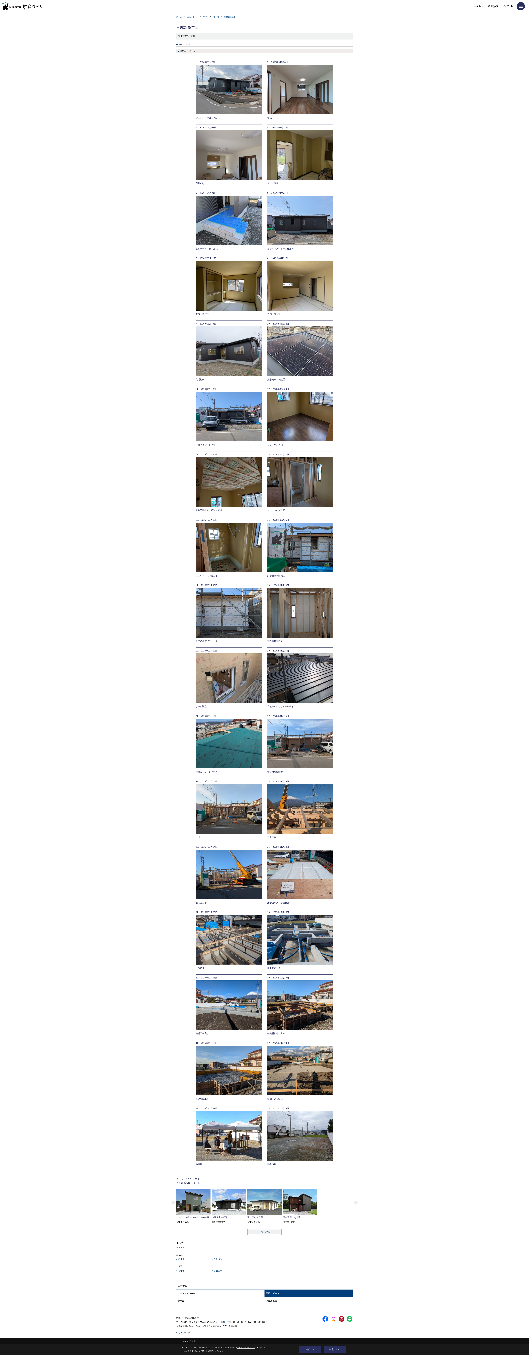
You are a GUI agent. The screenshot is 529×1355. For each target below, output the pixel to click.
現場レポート (272, 1293)
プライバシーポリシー (246, 1347)
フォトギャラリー (186, 1293)
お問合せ (478, 6)
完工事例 (182, 1301)
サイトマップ (184, 1333)
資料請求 (493, 6)
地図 (223, 1322)
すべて (181, 1247)
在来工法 (182, 1259)
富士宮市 (218, 1271)
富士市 (181, 1271)
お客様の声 (271, 1301)
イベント (508, 6)
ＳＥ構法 (218, 1259)
